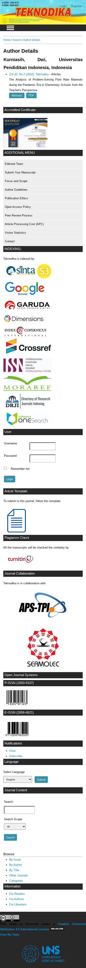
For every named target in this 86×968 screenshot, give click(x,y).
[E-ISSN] (17, 737)
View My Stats (9, 934)
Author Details (31, 39)
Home (7, 39)
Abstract (16, 95)
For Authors (16, 899)
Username (10, 443)
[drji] (27, 408)
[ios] (27, 425)
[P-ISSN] (17, 706)
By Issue (15, 859)
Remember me (20, 468)
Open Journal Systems (21, 675)
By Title (14, 870)
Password (10, 455)
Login (63, 6)
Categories (16, 880)
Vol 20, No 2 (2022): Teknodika (29, 74)
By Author (15, 865)
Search (17, 39)
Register (76, 6)
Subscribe (15, 756)
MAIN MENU (10, 28)
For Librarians (18, 904)
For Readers (17, 893)
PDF (31, 95)
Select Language (14, 772)
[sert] (25, 146)
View (12, 750)
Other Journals (18, 875)
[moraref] (27, 390)
